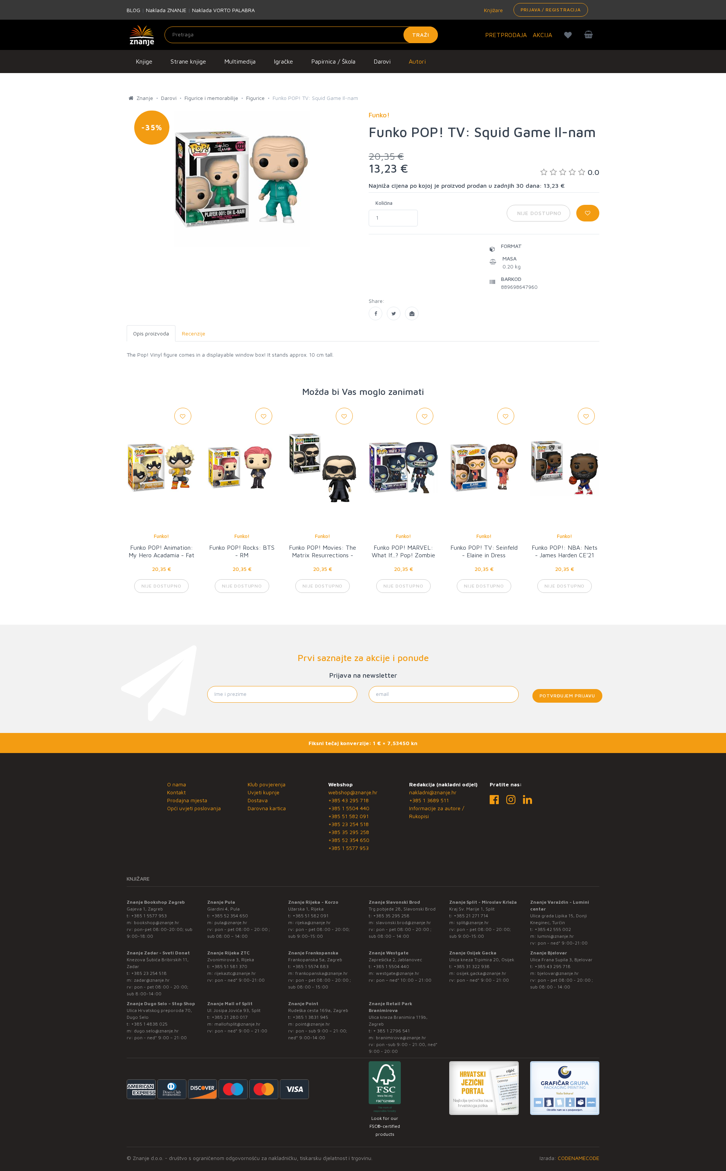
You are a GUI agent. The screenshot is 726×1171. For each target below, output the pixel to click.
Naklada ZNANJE (166, 10)
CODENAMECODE (578, 1158)
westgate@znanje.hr (397, 973)
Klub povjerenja (266, 784)
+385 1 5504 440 (348, 808)
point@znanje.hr (312, 1024)
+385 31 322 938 (472, 966)
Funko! (161, 536)
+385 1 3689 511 (429, 800)
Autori (417, 61)
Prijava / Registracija (551, 9)
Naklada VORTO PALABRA (223, 10)
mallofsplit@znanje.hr (237, 1024)
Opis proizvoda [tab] (151, 333)
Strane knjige (188, 61)
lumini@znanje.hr (555, 936)
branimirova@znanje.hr (401, 1037)
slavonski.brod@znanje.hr (403, 922)
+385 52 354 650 (348, 840)
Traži (420, 34)
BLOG (133, 10)
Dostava (258, 800)
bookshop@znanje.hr (156, 922)
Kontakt (176, 792)
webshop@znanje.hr (352, 792)
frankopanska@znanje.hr (321, 973)
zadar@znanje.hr (152, 980)
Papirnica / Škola (333, 61)
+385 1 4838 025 (149, 1024)
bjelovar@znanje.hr (558, 973)
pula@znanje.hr (230, 922)
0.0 (593, 172)
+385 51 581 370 (229, 966)
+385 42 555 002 (553, 929)
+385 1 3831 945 (310, 1017)
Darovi (382, 61)
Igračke (283, 61)
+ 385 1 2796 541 (391, 1031)
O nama (176, 784)
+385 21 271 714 (471, 915)
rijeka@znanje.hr (313, 922)
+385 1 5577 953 (348, 848)
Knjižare (492, 10)
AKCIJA (542, 34)
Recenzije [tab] (193, 333)
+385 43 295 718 (348, 800)
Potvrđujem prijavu (567, 696)
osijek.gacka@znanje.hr (481, 973)
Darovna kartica (267, 808)
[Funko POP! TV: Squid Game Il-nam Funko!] (375, 313)
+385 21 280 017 (230, 1017)
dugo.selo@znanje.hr (156, 1031)
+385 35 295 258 (348, 832)
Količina (383, 203)
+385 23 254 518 (348, 824)
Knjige (144, 61)
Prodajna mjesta (187, 800)
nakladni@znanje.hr (432, 792)
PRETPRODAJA (506, 34)
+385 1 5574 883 (311, 966)
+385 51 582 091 (348, 816)
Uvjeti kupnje (263, 792)
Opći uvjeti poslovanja (194, 808)
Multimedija (240, 61)
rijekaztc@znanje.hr (235, 973)
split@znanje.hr (472, 922)
